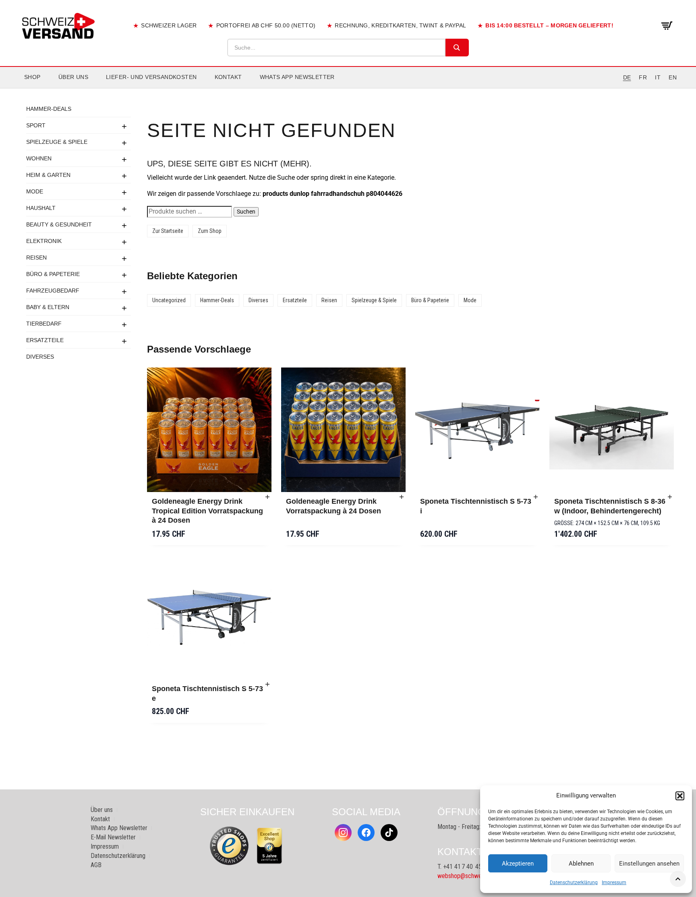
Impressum (614, 882)
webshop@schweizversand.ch (475, 876)
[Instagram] (343, 832)
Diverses (40, 356)
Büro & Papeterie (53, 274)
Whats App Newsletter (297, 77)
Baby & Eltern (47, 307)
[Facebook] (366, 832)
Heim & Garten (48, 175)
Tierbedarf (44, 323)
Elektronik (44, 241)
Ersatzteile (45, 340)
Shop (32, 77)
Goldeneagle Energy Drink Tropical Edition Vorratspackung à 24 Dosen (207, 510)
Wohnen (39, 158)
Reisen (36, 257)
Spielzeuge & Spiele (56, 142)
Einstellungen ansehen (649, 863)
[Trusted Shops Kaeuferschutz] (229, 845)
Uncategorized (169, 300)
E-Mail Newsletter (113, 837)
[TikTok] (389, 832)
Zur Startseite (167, 231)
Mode (34, 191)
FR (643, 77)
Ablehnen (581, 863)
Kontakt (228, 77)
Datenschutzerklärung (574, 882)
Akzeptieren (518, 863)
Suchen (246, 211)
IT (658, 77)
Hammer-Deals (48, 109)
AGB (96, 865)
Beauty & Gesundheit (59, 224)
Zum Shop (210, 231)
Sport (36, 125)
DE (627, 77)
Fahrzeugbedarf (52, 290)
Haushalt (41, 208)
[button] (680, 796)
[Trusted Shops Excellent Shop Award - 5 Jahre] (269, 846)
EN (673, 77)
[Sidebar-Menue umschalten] (348, 88)
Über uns (73, 77)
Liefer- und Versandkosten (151, 77)
